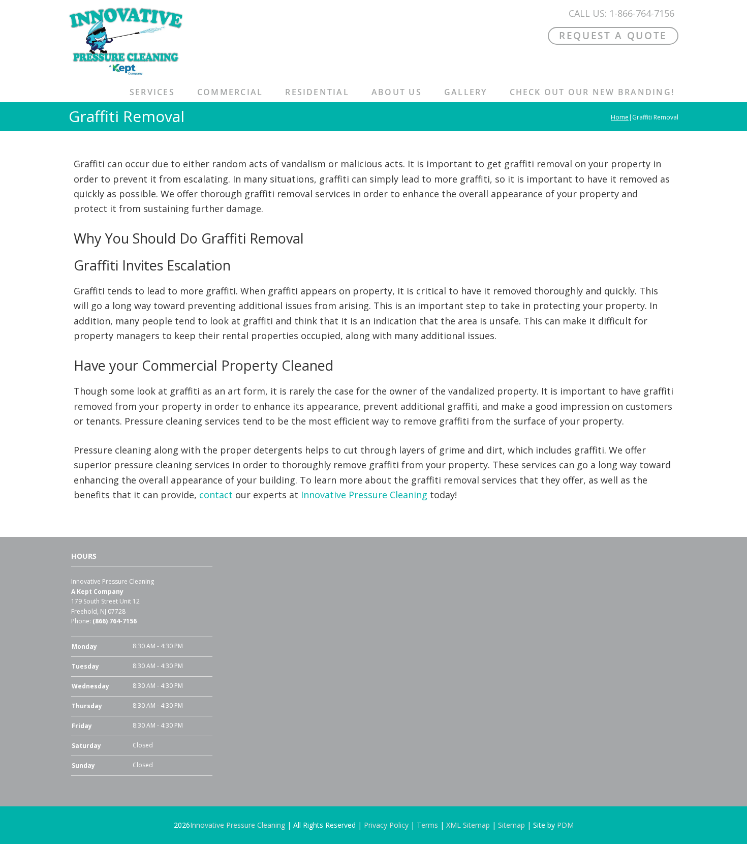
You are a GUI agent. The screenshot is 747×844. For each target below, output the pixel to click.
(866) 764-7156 (114, 621)
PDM (565, 825)
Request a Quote (613, 35)
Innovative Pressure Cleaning (364, 495)
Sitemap (511, 825)
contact (216, 495)
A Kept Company (97, 591)
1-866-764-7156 (641, 13)
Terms (427, 825)
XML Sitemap (468, 825)
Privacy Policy (386, 825)
